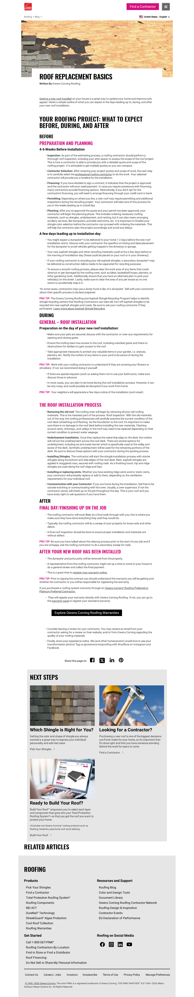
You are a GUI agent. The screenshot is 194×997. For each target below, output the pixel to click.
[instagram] (111, 944)
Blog (37, 16)
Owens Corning (28, 6)
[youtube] (129, 944)
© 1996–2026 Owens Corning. (40, 983)
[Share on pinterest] (121, 661)
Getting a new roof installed (55, 98)
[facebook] (102, 944)
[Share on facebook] (92, 661)
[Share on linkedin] (112, 661)
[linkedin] (120, 944)
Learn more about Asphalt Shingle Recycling (79, 308)
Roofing (28, 16)
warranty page (60, 601)
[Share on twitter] (102, 662)
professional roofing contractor (93, 174)
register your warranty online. (90, 572)
